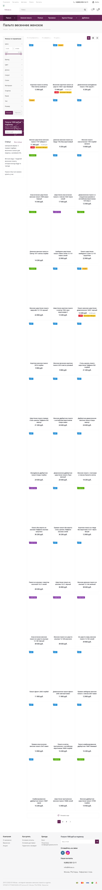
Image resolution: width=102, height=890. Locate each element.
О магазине (7, 840)
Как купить (26, 836)
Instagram (68, 853)
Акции (5, 846)
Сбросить (18, 113)
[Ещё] (95, 18)
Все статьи (18, 142)
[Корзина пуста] (97, 10)
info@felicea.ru (69, 867)
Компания (7, 836)
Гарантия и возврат (29, 846)
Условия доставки (28, 843)
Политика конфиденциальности (50, 844)
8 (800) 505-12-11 (70, 863)
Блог (43, 840)
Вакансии (6, 843)
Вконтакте (63, 853)
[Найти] (85, 10)
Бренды (45, 836)
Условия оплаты (28, 840)
